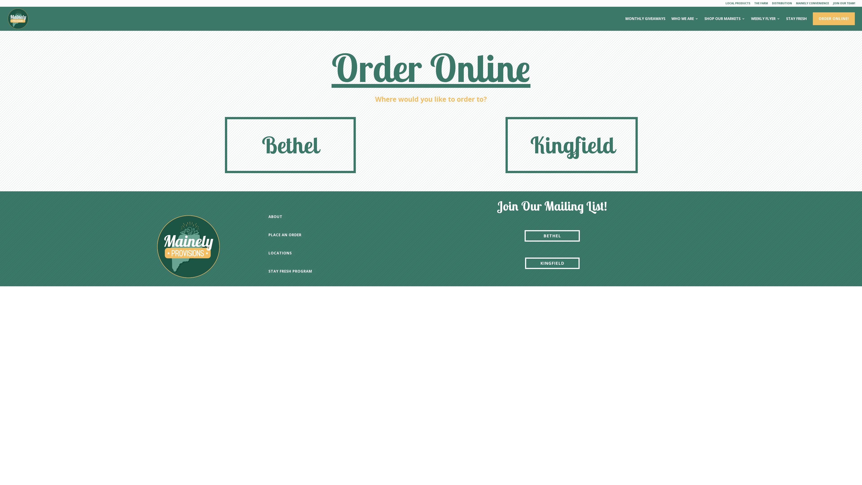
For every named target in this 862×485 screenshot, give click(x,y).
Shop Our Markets (722, 19)
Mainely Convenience (812, 3)
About (275, 216)
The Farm (761, 3)
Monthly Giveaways (645, 19)
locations (280, 253)
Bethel (290, 145)
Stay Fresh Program (290, 271)
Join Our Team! (844, 3)
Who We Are (682, 19)
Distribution (782, 3)
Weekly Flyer (763, 19)
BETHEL (552, 235)
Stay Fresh (796, 19)
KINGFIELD (552, 263)
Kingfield (572, 145)
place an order (284, 234)
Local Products (738, 3)
